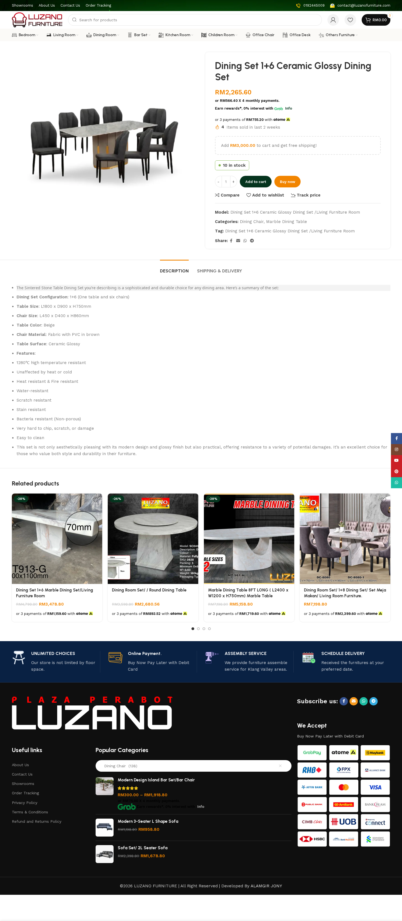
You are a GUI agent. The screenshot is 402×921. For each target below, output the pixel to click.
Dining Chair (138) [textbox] (118, 766)
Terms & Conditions (30, 812)
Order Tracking (25, 793)
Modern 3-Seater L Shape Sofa (148, 821)
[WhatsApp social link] (245, 241)
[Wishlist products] (350, 19)
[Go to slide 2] (198, 628)
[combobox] (193, 766)
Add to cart (255, 182)
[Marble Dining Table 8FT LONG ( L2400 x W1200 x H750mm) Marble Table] (249, 538)
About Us (20, 765)
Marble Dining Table (286, 221)
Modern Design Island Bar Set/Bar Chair (156, 779)
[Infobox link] (310, 5)
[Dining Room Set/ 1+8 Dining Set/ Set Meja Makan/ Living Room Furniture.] (345, 538)
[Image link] (92, 712)
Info (288, 108)
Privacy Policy (24, 802)
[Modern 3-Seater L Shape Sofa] (105, 828)
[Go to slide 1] (192, 628)
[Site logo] (37, 19)
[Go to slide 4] (209, 628)
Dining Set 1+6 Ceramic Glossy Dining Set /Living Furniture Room (290, 231)
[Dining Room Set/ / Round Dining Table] (153, 538)
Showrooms (23, 783)
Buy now (287, 182)
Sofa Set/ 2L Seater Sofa (142, 847)
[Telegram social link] (252, 241)
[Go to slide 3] (204, 628)
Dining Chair (252, 221)
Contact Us (22, 774)
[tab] (174, 268)
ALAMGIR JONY (266, 885)
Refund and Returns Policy (36, 821)
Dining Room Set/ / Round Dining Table (149, 590)
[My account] (333, 19)
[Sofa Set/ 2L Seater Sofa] (105, 854)
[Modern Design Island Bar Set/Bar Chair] (105, 793)
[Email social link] (238, 241)
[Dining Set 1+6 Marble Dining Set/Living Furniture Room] (57, 538)
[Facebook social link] (231, 241)
